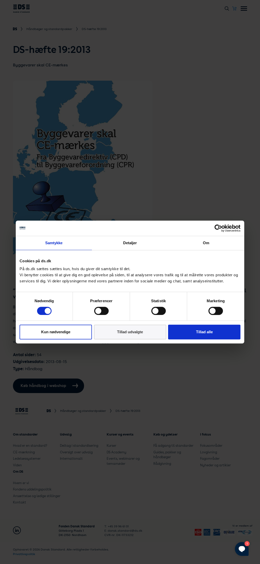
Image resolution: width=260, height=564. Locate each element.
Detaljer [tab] (130, 243)
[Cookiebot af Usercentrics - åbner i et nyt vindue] (218, 228)
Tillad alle (204, 332)
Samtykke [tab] (54, 243)
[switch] (101, 311)
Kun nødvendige (55, 332)
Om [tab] (206, 243)
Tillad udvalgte (130, 332)
